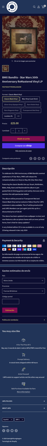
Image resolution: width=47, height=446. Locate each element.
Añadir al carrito (23, 139)
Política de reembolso (10, 320)
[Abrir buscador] (34, 7)
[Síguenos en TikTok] (16, 430)
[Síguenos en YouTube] (12, 430)
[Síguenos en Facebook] (3, 430)
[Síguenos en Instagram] (7, 430)
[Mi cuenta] (38, 7)
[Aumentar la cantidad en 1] (24, 130)
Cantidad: (5, 130)
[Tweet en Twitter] (39, 158)
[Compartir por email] (43, 158)
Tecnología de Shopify (9, 441)
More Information (23, 392)
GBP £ (17, 419)
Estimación (9, 310)
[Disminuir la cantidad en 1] (13, 130)
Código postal (7, 296)
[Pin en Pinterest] (35, 158)
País (3, 276)
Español (6, 419)
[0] (43, 7)
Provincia (5, 286)
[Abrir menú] (3, 7)
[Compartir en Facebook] (30, 158)
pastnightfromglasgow (11, 87)
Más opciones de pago (23, 151)
